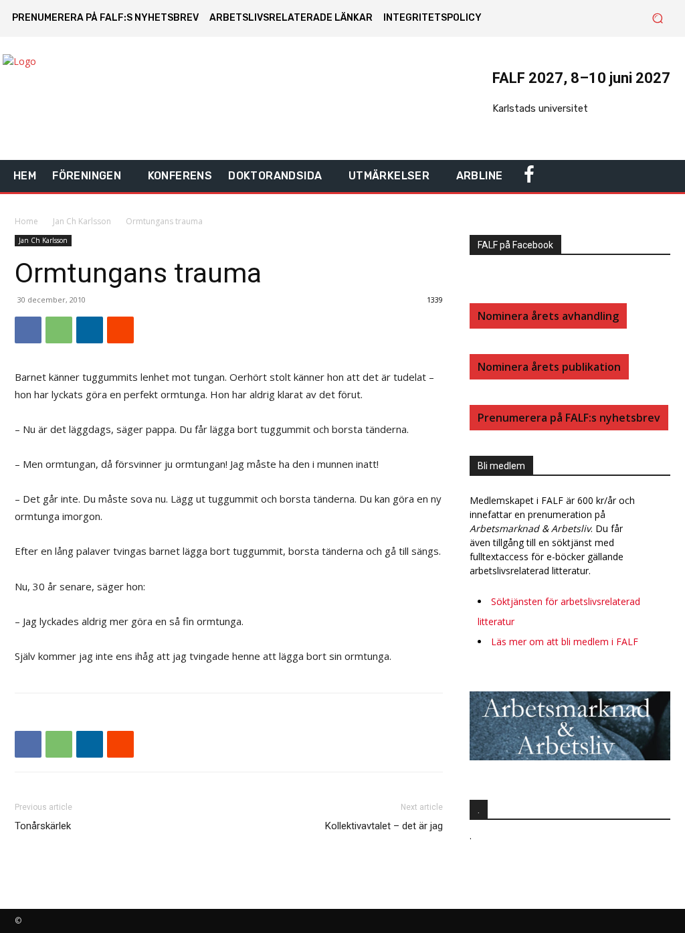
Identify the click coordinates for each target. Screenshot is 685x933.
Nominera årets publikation (549, 366)
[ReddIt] (120, 330)
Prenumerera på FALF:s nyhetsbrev (569, 417)
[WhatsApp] (58, 330)
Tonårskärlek (43, 826)
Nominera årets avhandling (548, 316)
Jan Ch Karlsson (82, 221)
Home (26, 221)
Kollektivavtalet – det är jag (384, 826)
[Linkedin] (89, 330)
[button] (657, 18)
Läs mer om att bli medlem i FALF (564, 641)
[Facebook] (28, 330)
